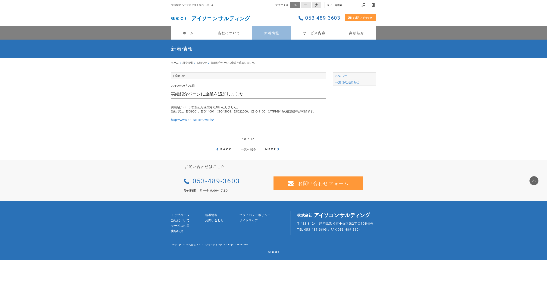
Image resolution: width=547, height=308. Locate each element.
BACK (226, 149)
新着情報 (271, 33)
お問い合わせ (363, 18)
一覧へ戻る (248, 149)
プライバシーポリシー (255, 215)
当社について (229, 33)
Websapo (273, 251)
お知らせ (341, 76)
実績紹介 (356, 33)
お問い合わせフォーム (323, 183)
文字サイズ (281, 5)
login (373, 5)
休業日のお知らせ (347, 82)
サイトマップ (248, 220)
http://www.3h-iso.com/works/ (192, 120)
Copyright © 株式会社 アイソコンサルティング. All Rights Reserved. (210, 244)
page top (533, 180)
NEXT (270, 149)
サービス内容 (314, 33)
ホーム (188, 33)
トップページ (180, 215)
